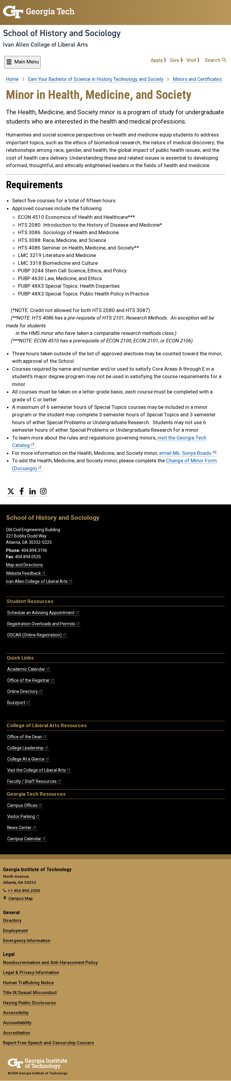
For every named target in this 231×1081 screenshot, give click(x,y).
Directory (12, 920)
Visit (191, 60)
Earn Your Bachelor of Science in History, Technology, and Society (95, 79)
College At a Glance (26, 759)
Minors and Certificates (197, 79)
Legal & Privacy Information (31, 972)
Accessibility (16, 1012)
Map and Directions (24, 564)
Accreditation (16, 1032)
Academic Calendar (26, 669)
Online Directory (22, 691)
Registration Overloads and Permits (41, 623)
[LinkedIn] (32, 493)
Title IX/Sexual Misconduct (30, 992)
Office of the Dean (24, 736)
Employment (15, 930)
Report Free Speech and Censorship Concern (48, 1042)
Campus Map (20, 898)
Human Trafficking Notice (28, 982)
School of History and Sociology (62, 33)
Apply (157, 60)
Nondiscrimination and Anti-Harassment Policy (50, 962)
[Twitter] (10, 493)
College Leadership (25, 748)
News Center (19, 827)
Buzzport (16, 702)
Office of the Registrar (28, 680)
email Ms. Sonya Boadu (185, 453)
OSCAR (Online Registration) (34, 634)
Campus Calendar (24, 838)
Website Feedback (23, 573)
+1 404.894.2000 (24, 890)
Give (175, 60)
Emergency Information (26, 940)
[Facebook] (21, 493)
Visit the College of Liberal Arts (36, 770)
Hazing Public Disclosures (29, 1002)
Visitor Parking (21, 816)
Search (213, 60)
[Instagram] (43, 493)
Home (12, 79)
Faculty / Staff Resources (32, 781)
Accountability (17, 1022)
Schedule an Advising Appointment (41, 612)
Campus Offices (22, 805)
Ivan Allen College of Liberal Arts (45, 44)
